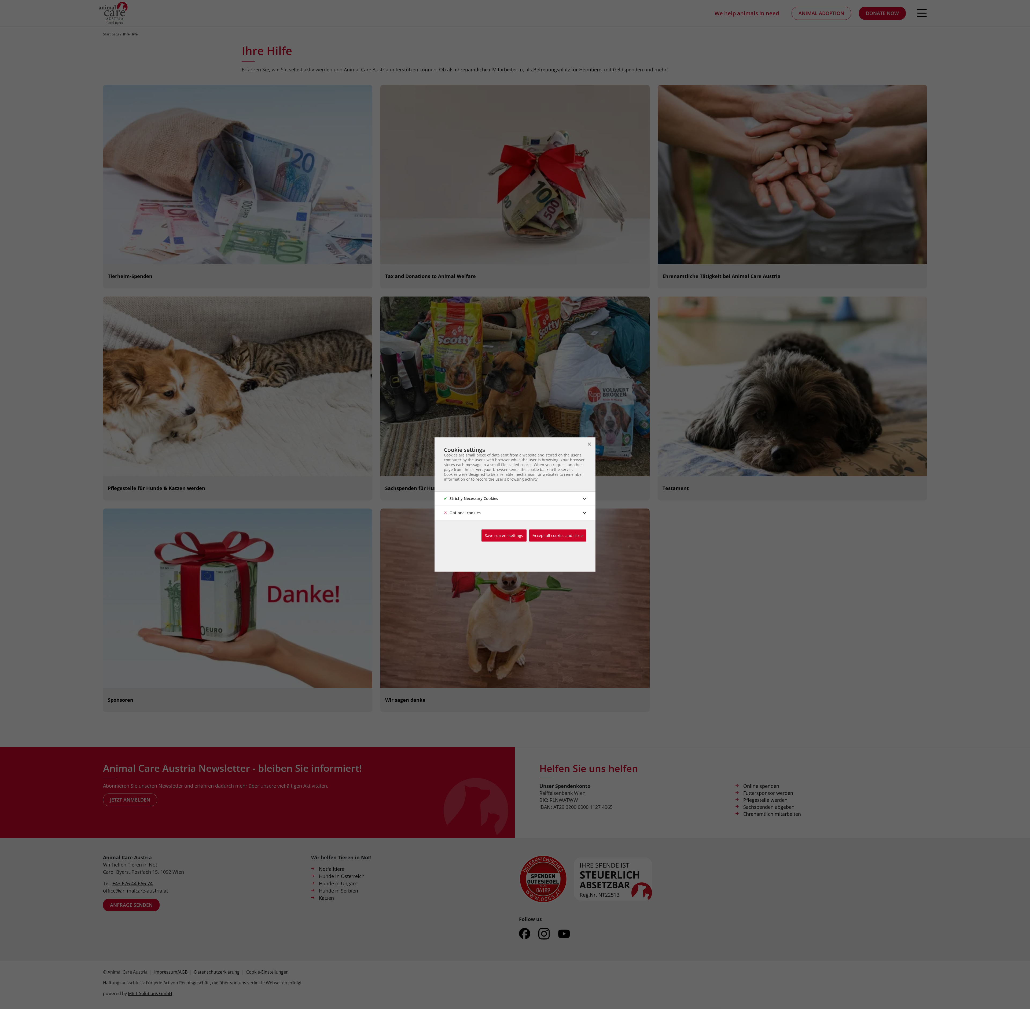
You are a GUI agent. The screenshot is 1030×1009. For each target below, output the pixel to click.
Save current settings (504, 535)
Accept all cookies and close (558, 535)
